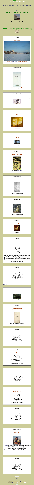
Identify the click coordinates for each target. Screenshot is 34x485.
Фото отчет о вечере (5, 453)
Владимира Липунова (19, 170)
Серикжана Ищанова (18, 87)
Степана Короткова (17, 128)
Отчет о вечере (5, 284)
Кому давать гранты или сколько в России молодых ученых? (18, 6)
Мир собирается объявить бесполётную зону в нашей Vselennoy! (12, 5)
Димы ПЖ (19, 105)
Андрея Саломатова (14, 61)
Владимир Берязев (5, 445)
